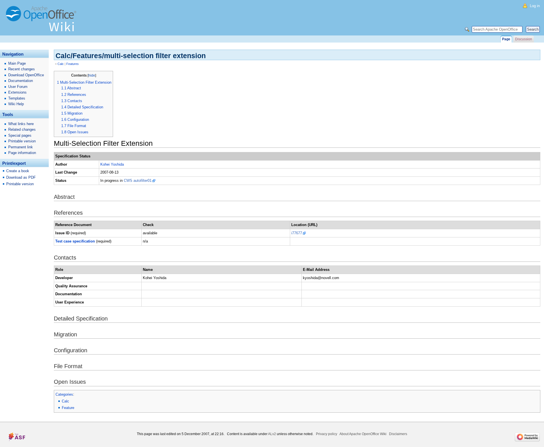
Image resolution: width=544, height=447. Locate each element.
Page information (22, 153)
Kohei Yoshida (112, 164)
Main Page (17, 63)
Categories (64, 394)
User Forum (17, 87)
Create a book (17, 171)
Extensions (17, 92)
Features (72, 64)
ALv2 (272, 434)
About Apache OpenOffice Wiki (362, 434)
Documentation (20, 81)
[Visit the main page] (42, 21)
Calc (61, 64)
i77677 (296, 233)
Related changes (22, 129)
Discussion (523, 39)
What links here (21, 124)
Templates (16, 98)
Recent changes (21, 69)
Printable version (22, 141)
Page (506, 39)
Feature (68, 408)
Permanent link (20, 147)
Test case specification (75, 241)
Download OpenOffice (26, 75)
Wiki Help (16, 104)
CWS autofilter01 (138, 180)
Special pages (19, 135)
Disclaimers (398, 434)
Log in (535, 6)
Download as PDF (21, 177)
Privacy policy (326, 434)
